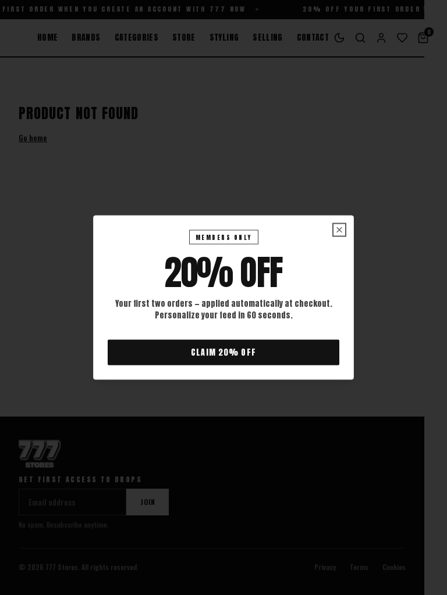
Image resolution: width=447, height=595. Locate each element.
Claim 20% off (223, 352)
